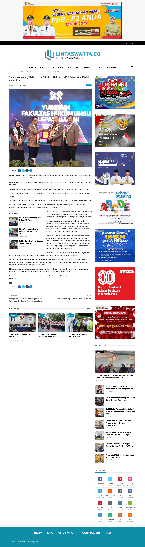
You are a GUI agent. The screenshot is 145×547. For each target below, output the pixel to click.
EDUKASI (87, 67)
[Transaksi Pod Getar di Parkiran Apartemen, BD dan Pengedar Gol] (99, 389)
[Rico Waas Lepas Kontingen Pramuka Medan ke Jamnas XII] (13, 232)
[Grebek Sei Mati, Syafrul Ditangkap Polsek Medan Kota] (99, 458)
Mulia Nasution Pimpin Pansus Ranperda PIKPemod (74, 299)
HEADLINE (100, 352)
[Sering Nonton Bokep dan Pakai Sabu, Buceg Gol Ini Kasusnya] (99, 435)
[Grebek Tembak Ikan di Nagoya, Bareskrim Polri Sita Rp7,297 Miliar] (99, 447)
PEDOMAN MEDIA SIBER (46, 43)
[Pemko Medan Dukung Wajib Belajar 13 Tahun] (13, 221)
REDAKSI (20, 43)
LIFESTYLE (99, 67)
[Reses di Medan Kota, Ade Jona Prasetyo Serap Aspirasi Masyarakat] (99, 424)
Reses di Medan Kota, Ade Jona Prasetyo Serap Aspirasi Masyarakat (118, 423)
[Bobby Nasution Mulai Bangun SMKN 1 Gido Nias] (13, 244)
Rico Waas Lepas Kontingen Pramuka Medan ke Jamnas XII (30, 231)
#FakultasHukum (17, 283)
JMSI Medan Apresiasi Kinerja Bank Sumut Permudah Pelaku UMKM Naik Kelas (120, 411)
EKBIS (69, 67)
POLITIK (51, 67)
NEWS (41, 67)
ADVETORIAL (112, 67)
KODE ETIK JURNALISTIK (31, 43)
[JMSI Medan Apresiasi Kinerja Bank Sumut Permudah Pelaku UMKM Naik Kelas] (99, 412)
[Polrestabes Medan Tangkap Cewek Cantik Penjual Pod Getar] (99, 401)
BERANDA (14, 43)
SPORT (78, 67)
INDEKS (57, 43)
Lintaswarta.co (21, 542)
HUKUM (60, 67)
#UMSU (26, 283)
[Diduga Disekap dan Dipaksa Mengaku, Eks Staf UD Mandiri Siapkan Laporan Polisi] (115, 361)
